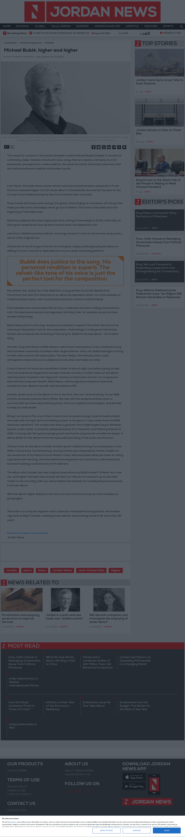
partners (14, 822)
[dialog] (92, 826)
